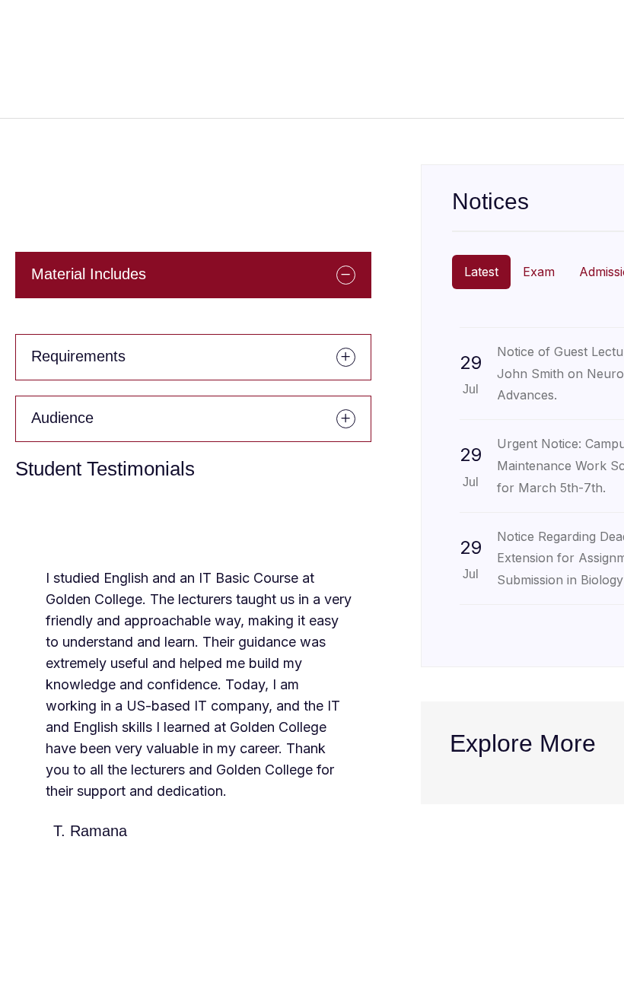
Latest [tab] (481, 271)
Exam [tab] (539, 271)
